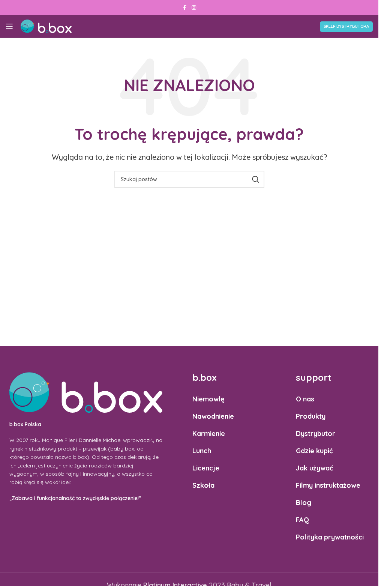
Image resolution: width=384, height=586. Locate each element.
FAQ (302, 519)
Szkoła (203, 485)
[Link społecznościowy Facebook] (184, 8)
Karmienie (208, 433)
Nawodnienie (213, 416)
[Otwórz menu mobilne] (9, 26)
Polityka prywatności (330, 537)
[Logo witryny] (46, 25)
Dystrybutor (315, 433)
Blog (303, 502)
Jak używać (314, 468)
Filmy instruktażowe (328, 485)
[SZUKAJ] (255, 179)
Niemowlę (208, 399)
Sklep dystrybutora (346, 26)
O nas (305, 399)
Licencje (205, 468)
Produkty (311, 416)
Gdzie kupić (314, 450)
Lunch (201, 450)
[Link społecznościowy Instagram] (193, 8)
